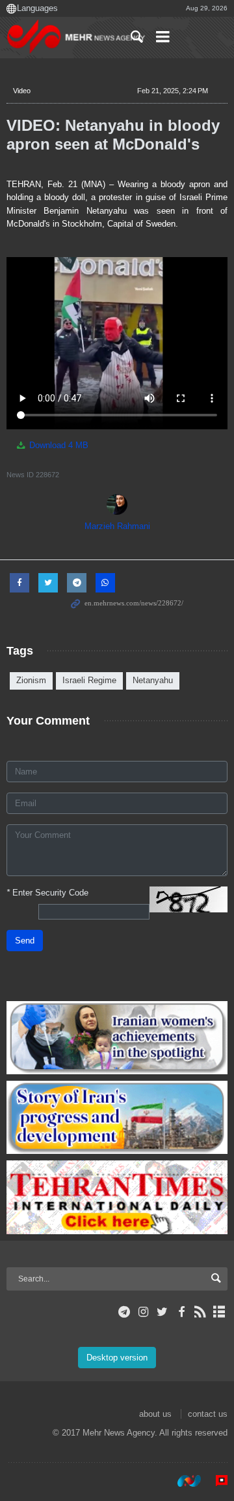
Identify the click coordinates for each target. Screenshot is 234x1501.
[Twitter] (162, 1311)
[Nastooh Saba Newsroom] (182, 1481)
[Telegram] (124, 1311)
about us (155, 1414)
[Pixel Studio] (215, 1481)
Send (24, 940)
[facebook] (181, 1311)
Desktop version (117, 1357)
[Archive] (219, 1311)
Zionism (31, 680)
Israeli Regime (89, 680)
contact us (208, 1414)
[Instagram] (143, 1311)
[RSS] (200, 1311)
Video (22, 91)
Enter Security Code (47, 892)
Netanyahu (153, 680)
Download (57, 445)
